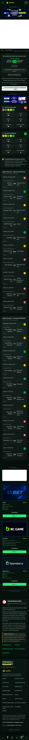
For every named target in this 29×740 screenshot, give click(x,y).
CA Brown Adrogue (20, 308)
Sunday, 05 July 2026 (8, 405)
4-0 (14, 183)
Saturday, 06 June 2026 (8, 434)
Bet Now (14, 515)
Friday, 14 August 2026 (8, 337)
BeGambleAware (8, 644)
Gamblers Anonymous (8, 648)
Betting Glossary (19, 698)
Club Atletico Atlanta (20, 427)
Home (2, 50)
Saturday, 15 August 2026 (9, 177)
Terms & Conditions (20, 648)
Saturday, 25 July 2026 (8, 217)
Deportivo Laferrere (9, 294)
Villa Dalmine (8, 265)
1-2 (14, 427)
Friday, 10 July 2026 (7, 258)
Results (4, 698)
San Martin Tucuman (20, 454)
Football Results (9, 50)
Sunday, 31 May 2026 (8, 447)
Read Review (15, 512)
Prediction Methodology (8, 702)
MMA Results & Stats (7, 694)
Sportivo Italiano (9, 184)
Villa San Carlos (7, 210)
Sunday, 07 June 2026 (8, 287)
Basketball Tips (18, 686)
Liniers (18, 224)
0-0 (14, 251)
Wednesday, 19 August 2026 (9, 323)
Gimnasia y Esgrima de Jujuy (20, 413)
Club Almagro (8, 370)
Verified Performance (20, 682)
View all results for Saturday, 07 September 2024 (15, 88)
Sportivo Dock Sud (9, 61)
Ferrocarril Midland (20, 61)
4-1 (15, 197)
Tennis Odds (5, 686)
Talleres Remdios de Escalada (20, 280)
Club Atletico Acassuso (8, 344)
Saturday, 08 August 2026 (9, 350)
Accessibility (18, 706)
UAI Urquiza (20, 251)
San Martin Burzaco (20, 197)
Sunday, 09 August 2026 (8, 190)
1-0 (14, 384)
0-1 (14, 238)
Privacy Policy (6, 652)
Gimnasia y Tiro (7, 440)
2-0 (14, 357)
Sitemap (4, 710)
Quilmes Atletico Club (20, 398)
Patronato (19, 384)
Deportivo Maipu (20, 357)
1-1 (14, 211)
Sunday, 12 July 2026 (8, 391)
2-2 (14, 330)
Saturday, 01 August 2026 (9, 364)
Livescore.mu (8, 682)
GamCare (21, 644)
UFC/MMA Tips (18, 690)
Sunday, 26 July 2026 (8, 377)
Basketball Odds (6, 690)
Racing (16, 694)
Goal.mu (8, 678)
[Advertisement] (14, 34)
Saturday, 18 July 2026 (8, 231)
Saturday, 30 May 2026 (8, 301)
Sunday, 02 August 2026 (8, 204)
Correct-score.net (21, 678)
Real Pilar (9, 237)
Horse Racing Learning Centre (7, 707)
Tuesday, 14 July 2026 (8, 245)
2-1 (14, 265)
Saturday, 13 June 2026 (8, 272)
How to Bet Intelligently (20, 702)
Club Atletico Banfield (8, 330)
